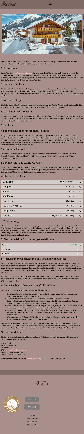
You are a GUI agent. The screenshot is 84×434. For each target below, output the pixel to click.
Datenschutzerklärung (32, 418)
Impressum (32, 415)
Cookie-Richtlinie (32, 421)
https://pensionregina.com (22, 73)
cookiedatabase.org (34, 359)
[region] (42, 34)
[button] (50, 4)
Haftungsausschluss (32, 425)
